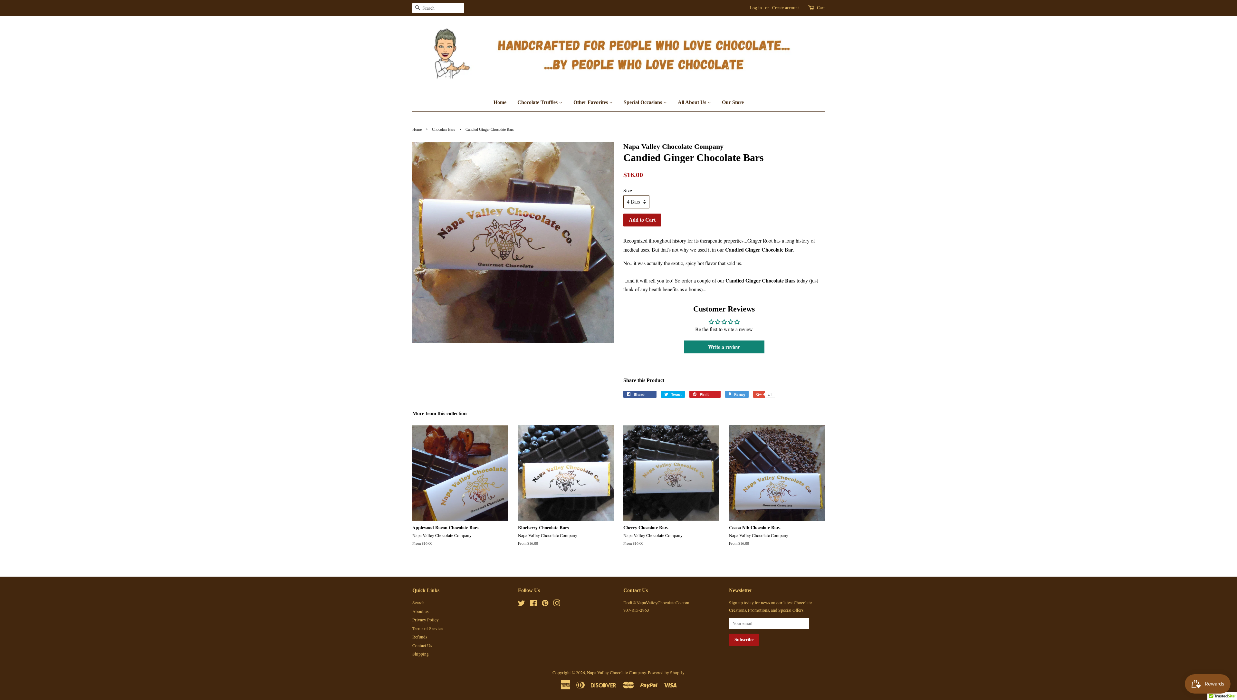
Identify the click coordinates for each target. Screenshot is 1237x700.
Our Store (733, 102)
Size (627, 190)
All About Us (692, 102)
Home (500, 102)
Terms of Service (427, 628)
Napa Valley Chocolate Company (616, 673)
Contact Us (422, 645)
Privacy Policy (425, 620)
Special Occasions (643, 102)
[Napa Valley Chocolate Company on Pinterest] (545, 604)
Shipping (420, 654)
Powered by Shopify (666, 673)
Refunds (419, 637)
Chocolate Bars (443, 129)
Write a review (724, 346)
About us (420, 611)
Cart (821, 7)
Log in (756, 7)
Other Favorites (591, 102)
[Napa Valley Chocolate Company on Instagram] (556, 604)
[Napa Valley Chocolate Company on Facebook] (533, 604)
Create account (785, 7)
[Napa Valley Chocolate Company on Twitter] (521, 604)
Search (418, 603)
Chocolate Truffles (538, 102)
